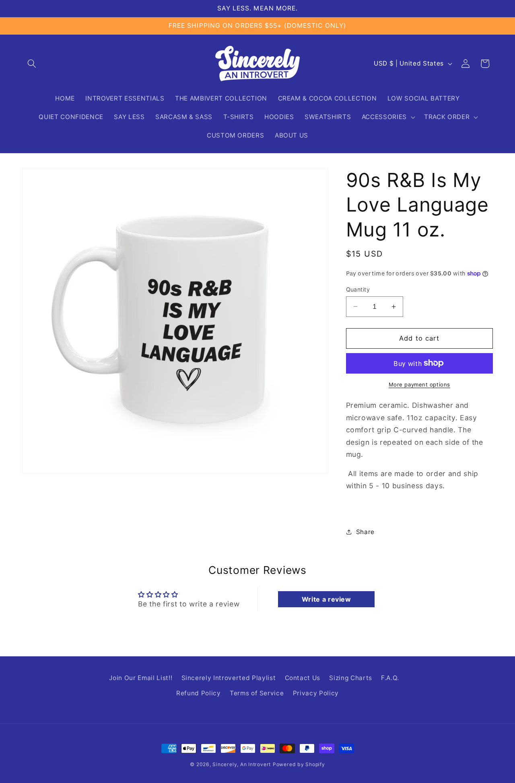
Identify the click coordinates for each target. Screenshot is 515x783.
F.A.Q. (390, 678)
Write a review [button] (326, 599)
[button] (31, 63)
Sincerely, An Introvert (241, 764)
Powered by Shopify (299, 764)
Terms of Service (257, 693)
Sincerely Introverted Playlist (228, 678)
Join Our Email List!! (140, 678)
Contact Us (303, 678)
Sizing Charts (350, 678)
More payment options (419, 384)
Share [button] (365, 531)
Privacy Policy (316, 693)
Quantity (358, 289)
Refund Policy (198, 693)
